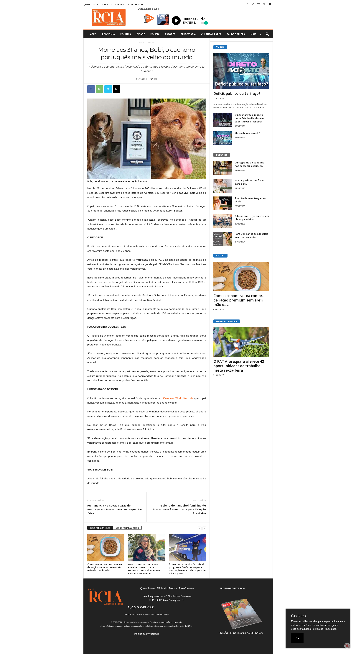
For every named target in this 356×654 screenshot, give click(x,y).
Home (141, 42)
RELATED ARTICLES (100, 528)
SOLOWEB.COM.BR (160, 614)
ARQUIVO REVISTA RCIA (232, 588)
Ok (297, 638)
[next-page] (204, 528)
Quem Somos (90, 4)
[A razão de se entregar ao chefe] (222, 203)
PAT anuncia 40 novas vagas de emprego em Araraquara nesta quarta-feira (114, 509)
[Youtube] (270, 4)
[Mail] (258, 4)
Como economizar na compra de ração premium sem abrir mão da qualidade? (104, 567)
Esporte (170, 34)
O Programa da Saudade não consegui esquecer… (249, 164)
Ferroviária (188, 34)
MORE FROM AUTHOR (127, 528)
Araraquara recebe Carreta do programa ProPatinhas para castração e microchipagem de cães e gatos (187, 568)
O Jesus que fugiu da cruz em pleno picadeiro (252, 217)
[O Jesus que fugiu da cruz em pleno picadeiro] (222, 221)
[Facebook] (247, 4)
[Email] (116, 89)
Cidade (140, 34)
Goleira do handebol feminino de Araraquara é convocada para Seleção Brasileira (179, 509)
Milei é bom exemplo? (248, 133)
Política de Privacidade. (324, 628)
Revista (119, 4)
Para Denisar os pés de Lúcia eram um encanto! (251, 235)
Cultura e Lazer (211, 34)
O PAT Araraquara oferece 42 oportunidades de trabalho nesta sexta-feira (238, 366)
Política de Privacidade (146, 633)
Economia (108, 34)
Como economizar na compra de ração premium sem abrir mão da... (238, 300)
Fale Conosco (135, 4)
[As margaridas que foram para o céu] (222, 186)
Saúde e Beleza (236, 34)
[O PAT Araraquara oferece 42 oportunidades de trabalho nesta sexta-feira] (241, 342)
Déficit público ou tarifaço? (236, 93)
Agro (93, 34)
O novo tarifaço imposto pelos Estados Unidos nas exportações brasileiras (249, 118)
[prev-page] (200, 528)
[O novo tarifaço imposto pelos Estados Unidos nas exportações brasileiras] (222, 120)
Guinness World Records (178, 398)
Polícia (154, 34)
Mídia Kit (106, 4)
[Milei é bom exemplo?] (222, 138)
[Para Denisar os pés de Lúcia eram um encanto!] (222, 239)
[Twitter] (264, 4)
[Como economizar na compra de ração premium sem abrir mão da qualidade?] (105, 547)
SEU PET (220, 255)
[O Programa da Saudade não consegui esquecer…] (222, 168)
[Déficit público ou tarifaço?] (241, 71)
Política (125, 34)
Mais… (254, 34)
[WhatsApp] (99, 89)
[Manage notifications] (347, 646)
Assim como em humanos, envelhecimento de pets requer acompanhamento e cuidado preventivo (144, 568)
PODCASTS (222, 154)
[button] (267, 34)
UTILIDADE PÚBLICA (226, 321)
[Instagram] (252, 4)
